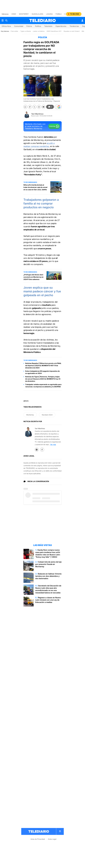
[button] (58, 107)
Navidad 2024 (47, 415)
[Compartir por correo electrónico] (43, 107)
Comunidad (18, 26)
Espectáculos (61, 26)
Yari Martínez (37, 114)
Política (38, 26)
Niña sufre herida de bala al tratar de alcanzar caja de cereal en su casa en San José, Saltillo (35, 187)
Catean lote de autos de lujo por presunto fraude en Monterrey (48, 564)
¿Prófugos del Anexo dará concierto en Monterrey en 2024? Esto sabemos (33, 277)
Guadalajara (37, 14)
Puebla (59, 14)
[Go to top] (60, 831)
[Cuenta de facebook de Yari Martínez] (42, 450)
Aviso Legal (52, 839)
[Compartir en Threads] (39, 107)
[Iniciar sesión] (82, 20)
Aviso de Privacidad (38, 839)
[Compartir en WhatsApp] (25, 107)
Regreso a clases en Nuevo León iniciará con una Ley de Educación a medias (48, 599)
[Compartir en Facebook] (30, 107)
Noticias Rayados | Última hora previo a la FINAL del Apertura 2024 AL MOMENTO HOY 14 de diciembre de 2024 (43, 365)
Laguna (49, 14)
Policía (29, 26)
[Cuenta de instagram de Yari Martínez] (37, 450)
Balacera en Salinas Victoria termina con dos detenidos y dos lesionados (48, 576)
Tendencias (74, 26)
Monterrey (24, 14)
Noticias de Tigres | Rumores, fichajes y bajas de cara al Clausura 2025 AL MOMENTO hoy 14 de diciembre (42, 379)
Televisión (48, 26)
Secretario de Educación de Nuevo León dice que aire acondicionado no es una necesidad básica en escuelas (48, 589)
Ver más (53, 444)
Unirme (52, 126)
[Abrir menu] (3, 20)
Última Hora (6, 26)
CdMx (13, 14)
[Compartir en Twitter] (34, 107)
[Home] (42, 20)
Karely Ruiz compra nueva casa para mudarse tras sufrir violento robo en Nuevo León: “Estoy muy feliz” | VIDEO (47, 553)
